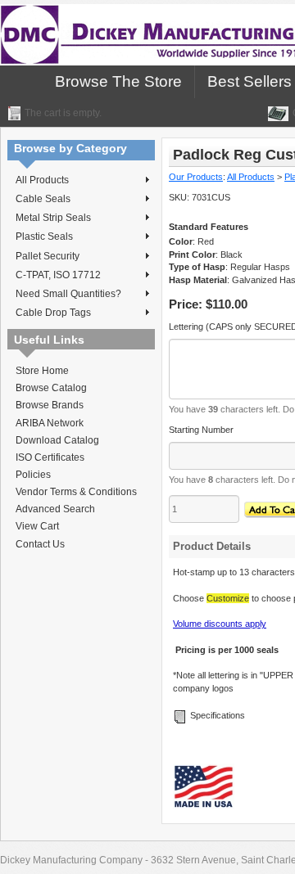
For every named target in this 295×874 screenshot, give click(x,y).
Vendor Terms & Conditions (76, 492)
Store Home (42, 370)
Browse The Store (118, 81)
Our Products (196, 177)
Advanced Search (55, 509)
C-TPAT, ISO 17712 (58, 275)
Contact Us (40, 544)
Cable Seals (43, 199)
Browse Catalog (51, 388)
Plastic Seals (44, 236)
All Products (42, 180)
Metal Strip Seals (53, 217)
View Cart (37, 526)
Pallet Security (47, 256)
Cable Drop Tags (53, 312)
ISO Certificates (50, 457)
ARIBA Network (50, 423)
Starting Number (201, 430)
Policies (33, 474)
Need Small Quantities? (68, 294)
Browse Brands (50, 405)
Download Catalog (57, 440)
